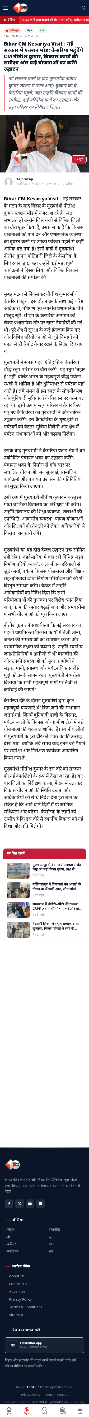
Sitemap (16, 1315)
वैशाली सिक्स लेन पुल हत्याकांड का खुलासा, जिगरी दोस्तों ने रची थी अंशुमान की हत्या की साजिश (56, 929)
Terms (48, 1395)
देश (9, 1237)
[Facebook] (9, 1203)
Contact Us (18, 1284)
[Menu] (5, 8)
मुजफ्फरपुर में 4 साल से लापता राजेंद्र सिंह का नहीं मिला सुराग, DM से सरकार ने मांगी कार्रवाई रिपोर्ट (57, 870)
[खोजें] (83, 8)
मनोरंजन (13, 1252)
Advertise (17, 1292)
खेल (51, 1244)
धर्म (51, 1252)
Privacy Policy (20, 1299)
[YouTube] (30, 1203)
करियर (11, 1244)
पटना (42, 30)
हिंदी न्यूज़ (14, 30)
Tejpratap (24, 179)
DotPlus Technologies (52, 1402)
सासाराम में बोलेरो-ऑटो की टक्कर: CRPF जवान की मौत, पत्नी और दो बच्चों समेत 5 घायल (56, 909)
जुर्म (51, 1237)
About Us (16, 1276)
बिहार (29, 30)
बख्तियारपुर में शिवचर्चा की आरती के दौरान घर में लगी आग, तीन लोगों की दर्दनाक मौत (57, 889)
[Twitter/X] (19, 1203)
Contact (62, 1395)
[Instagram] (40, 1203)
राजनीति (54, 1230)
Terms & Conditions (25, 1307)
